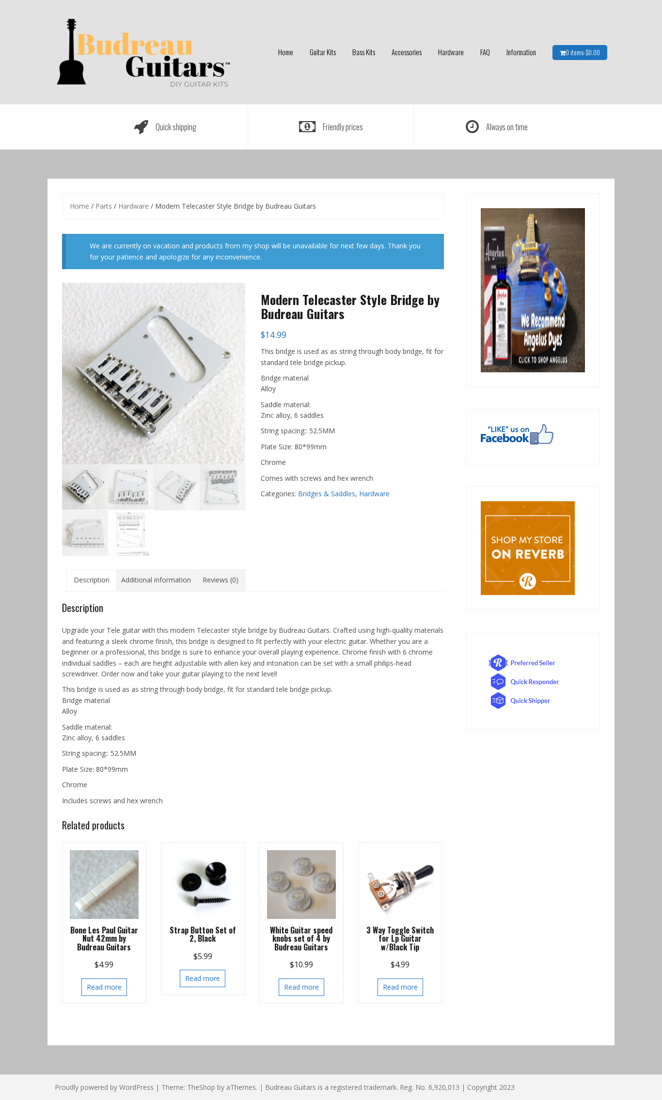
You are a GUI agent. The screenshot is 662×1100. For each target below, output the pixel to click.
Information (521, 51)
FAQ (485, 51)
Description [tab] (92, 579)
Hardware (451, 51)
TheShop (201, 1087)
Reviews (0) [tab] (220, 579)
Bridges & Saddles (326, 493)
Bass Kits (363, 51)
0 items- (583, 52)
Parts (103, 206)
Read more (104, 987)
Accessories (407, 51)
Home (285, 51)
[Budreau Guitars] (143, 51)
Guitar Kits (323, 51)
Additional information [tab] (156, 579)
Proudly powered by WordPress (104, 1087)
